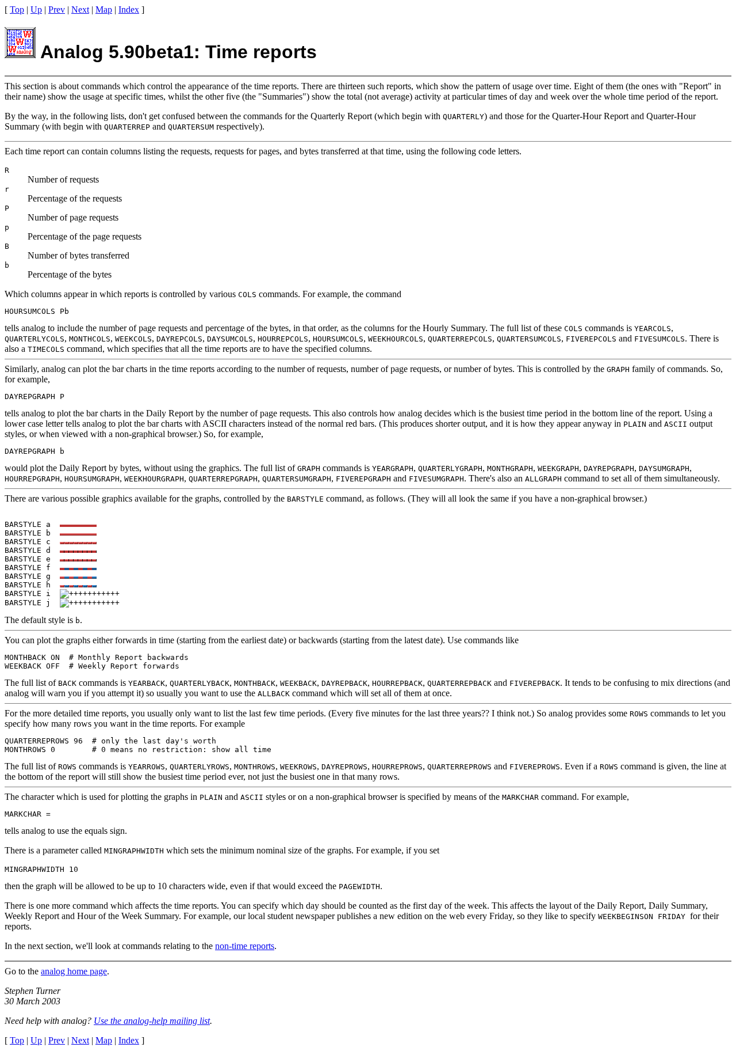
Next (80, 9)
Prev (56, 9)
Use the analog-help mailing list (152, 1021)
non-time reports (244, 946)
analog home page (74, 971)
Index (128, 9)
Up (36, 9)
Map (103, 9)
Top (17, 9)
